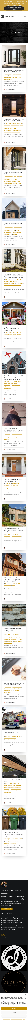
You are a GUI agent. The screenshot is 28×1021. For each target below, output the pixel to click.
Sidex (21, 176)
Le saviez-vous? (7, 537)
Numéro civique (15, 534)
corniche (5, 785)
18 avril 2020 (7, 634)
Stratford (5, 787)
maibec (18, 176)
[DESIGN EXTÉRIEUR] (7, 17)
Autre (13, 77)
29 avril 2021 (7, 534)
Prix (18, 483)
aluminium (16, 787)
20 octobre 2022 (8, 381)
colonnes (12, 283)
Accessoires (13, 738)
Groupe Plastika (7, 281)
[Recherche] (18, 16)
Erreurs (5, 738)
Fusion (5, 641)
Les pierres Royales (8, 639)
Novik (13, 634)
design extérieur (7, 385)
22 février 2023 (8, 279)
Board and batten (15, 228)
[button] (26, 994)
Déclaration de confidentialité (16, 1019)
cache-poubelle (15, 838)
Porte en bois (6, 485)
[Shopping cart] (21, 16)
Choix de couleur (7, 383)
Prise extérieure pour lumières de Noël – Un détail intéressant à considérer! (13, 430)
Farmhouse (15, 234)
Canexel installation (7, 585)
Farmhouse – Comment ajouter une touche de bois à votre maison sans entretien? (13, 275)
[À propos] (14, 895)
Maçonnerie (8, 126)
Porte (14, 74)
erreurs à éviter (15, 736)
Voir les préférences (14, 1016)
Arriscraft (14, 177)
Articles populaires (7, 77)
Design (15, 179)
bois (8, 787)
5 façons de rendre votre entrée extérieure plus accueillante (12, 328)
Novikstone (14, 639)
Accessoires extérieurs (14, 75)
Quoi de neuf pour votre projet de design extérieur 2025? (14, 120)
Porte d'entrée (18, 74)
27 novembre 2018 (8, 783)
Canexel (15, 126)
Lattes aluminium (16, 583)
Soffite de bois (15, 332)
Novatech (6, 75)
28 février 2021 (8, 583)
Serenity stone (10, 641)
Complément (6, 285)
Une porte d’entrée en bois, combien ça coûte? (13, 480)
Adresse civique (7, 536)
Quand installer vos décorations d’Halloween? (11, 925)
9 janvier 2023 (8, 332)
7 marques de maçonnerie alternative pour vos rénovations (12, 630)
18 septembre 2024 (9, 176)
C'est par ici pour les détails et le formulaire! (14, 8)
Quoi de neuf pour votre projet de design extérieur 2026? (14, 71)
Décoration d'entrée (8, 334)
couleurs (9, 738)
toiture (14, 785)
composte (20, 838)
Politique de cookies (6, 1019)
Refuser (14, 1012)
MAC (5, 126)
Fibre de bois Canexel (8, 128)
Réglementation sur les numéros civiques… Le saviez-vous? (13, 530)
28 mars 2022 (7, 434)
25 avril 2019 (7, 736)
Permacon (13, 125)
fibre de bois (18, 785)
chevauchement (7, 688)
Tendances (17, 125)
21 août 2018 (7, 838)
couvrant (16, 688)
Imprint (24, 1019)
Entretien (11, 285)
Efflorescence (17, 634)
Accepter (14, 1008)
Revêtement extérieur (8, 79)
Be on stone (19, 639)
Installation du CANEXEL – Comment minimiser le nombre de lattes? (12, 579)
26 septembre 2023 (9, 227)
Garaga (21, 125)
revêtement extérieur (8, 179)
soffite (19, 787)
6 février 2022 (8, 483)
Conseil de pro (14, 383)
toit (13, 787)
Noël (13, 434)
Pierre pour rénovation (15, 637)
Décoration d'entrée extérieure (10, 437)
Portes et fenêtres (17, 77)
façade (20, 736)
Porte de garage (7, 125)
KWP (8, 789)
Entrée (20, 332)
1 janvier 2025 (8, 123)
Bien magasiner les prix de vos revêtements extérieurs (14, 684)
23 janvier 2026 (8, 74)
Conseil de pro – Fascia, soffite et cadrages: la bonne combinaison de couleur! (14, 377)
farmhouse (16, 227)
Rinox (12, 126)
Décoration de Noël (18, 434)
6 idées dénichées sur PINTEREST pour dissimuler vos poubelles (13, 834)
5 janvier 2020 (8, 687)
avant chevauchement (17, 687)
